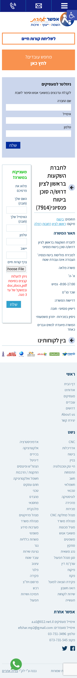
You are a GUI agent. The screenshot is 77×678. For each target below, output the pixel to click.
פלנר (35, 569)
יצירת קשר (68, 420)
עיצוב (35, 563)
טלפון (67, 127)
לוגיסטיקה (68, 496)
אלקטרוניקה (30, 448)
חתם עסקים (30, 484)
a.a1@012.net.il (43, 621)
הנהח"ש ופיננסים (27, 466)
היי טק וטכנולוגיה (64, 466)
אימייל (67, 114)
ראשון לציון (59, 223)
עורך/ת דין (68, 563)
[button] (72, 15)
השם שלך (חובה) (20, 201)
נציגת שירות (30, 551)
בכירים (34, 454)
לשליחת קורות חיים (39, 38)
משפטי (33, 533)
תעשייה (70, 600)
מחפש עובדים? (38, 60)
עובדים (70, 402)
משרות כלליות (29, 539)
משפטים (69, 539)
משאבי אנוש (67, 533)
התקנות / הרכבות (27, 472)
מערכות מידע (29, 527)
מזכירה (70, 502)
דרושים (70, 408)
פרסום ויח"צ (30, 582)
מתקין (71, 545)
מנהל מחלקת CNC (62, 515)
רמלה (37, 223)
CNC (72, 441)
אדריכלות (68, 448)
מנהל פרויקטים (28, 515)
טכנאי (71, 490)
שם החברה (64, 100)
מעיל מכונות (67, 527)
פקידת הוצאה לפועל (61, 582)
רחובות (46, 223)
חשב (72, 478)
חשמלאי (69, 484)
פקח (72, 575)
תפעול (34, 600)
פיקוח (71, 569)
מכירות (70, 509)
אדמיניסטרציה (29, 441)
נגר (36, 545)
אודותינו (70, 390)
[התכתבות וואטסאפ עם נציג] (15, 664)
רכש (35, 588)
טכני (35, 490)
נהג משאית (68, 551)
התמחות (69, 472)
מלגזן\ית (32, 509)
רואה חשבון (68, 588)
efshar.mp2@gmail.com (35, 627)
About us (68, 414)
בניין (72, 460)
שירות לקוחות (66, 594)
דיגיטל (34, 460)
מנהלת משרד (66, 521)
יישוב (24, 248)
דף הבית (69, 384)
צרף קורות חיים (17, 278)
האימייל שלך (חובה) (18, 219)
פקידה (34, 575)
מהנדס (33, 496)
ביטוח (60, 219)
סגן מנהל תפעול (64, 557)
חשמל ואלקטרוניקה (25, 478)
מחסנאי (33, 502)
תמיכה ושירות (29, 594)
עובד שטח (31, 557)
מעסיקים (69, 396)
